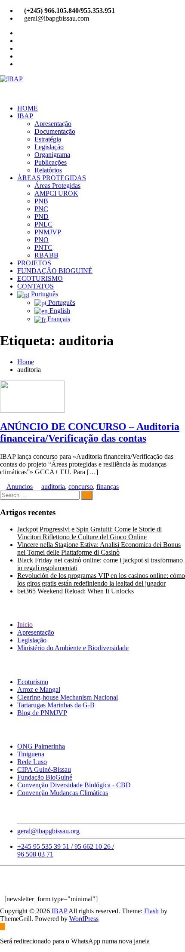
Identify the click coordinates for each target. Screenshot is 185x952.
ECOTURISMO (40, 278)
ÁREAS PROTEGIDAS (51, 177)
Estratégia (47, 139)
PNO (41, 239)
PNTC (43, 247)
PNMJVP (47, 232)
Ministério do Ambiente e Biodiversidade (73, 647)
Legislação (49, 146)
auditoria (53, 486)
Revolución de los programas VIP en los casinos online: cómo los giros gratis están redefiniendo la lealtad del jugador (101, 579)
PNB (41, 201)
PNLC (43, 224)
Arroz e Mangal (38, 689)
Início (25, 624)
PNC (41, 208)
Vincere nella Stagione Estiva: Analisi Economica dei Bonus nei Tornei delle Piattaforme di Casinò (99, 548)
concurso (80, 486)
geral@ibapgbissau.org (48, 831)
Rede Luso (32, 761)
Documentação (54, 131)
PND (41, 216)
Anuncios (19, 486)
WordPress (84, 918)
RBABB (46, 255)
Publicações (50, 162)
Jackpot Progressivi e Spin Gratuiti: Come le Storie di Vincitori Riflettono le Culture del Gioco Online (89, 532)
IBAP (25, 116)
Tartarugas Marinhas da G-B (56, 705)
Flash (151, 911)
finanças (107, 486)
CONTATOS (35, 286)
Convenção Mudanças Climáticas (62, 792)
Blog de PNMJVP (42, 712)
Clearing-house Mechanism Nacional (67, 697)
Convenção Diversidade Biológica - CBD (74, 785)
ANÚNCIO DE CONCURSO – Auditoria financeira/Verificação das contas (89, 432)
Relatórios (48, 170)
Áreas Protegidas (57, 185)
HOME (27, 108)
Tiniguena (30, 754)
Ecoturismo (32, 681)
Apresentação (52, 123)
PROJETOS (34, 263)
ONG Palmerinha (41, 746)
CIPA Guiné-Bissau (44, 769)
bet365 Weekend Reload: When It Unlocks (75, 591)
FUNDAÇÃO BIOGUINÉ (54, 270)
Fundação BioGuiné (44, 777)
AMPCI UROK (56, 193)
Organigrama (52, 154)
